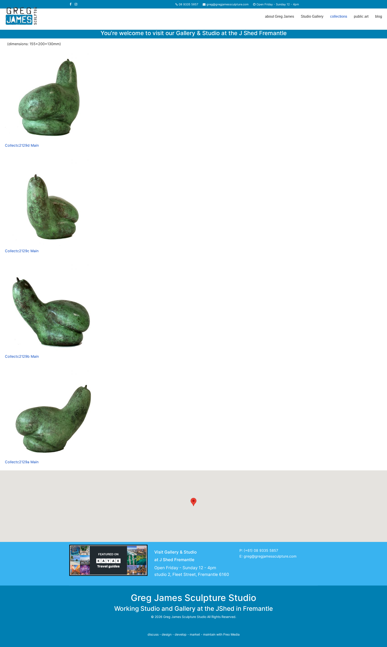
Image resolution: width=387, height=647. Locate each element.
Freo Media (231, 634)
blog (378, 16)
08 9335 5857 (188, 4)
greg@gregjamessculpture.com (227, 4)
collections (338, 16)
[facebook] (70, 4)
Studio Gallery (312, 16)
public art (361, 16)
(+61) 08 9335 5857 (261, 550)
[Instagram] (76, 4)
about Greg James (279, 16)
